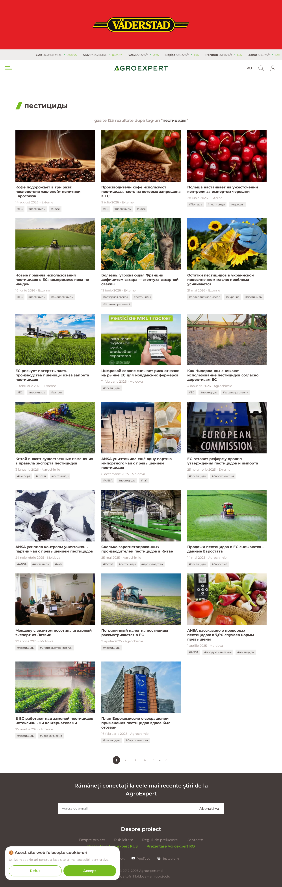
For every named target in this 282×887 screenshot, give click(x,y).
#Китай (41, 476)
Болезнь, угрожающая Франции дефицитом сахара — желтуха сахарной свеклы (139, 279)
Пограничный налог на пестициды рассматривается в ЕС (134, 632)
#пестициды (36, 208)
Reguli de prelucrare (160, 840)
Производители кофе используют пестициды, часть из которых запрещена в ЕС (141, 191)
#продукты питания (218, 652)
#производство (152, 564)
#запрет (56, 392)
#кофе (55, 208)
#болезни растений (116, 304)
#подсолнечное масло (204, 297)
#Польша (195, 204)
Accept (89, 871)
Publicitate (123, 840)
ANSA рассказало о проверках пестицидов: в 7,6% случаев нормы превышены (220, 634)
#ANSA (108, 480)
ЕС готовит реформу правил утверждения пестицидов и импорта (222, 461)
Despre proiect (92, 840)
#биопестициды (62, 297)
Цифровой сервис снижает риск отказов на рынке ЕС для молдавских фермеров (140, 373)
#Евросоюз (219, 564)
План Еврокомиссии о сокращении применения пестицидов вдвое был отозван (136, 722)
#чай (144, 480)
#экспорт (23, 476)
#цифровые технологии (56, 647)
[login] (273, 68)
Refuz (35, 871)
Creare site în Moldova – (131, 876)
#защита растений (235, 392)
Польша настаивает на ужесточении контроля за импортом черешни (222, 189)
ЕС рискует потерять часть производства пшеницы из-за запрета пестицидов (52, 375)
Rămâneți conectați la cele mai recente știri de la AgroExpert (141, 789)
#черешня (237, 204)
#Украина (232, 297)
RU (249, 68)
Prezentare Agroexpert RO (171, 846)
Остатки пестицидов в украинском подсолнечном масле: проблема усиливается (220, 279)
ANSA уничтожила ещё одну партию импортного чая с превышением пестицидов (136, 463)
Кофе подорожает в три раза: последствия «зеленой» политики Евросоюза (47, 191)
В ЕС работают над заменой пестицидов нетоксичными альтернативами (54, 720)
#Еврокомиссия (223, 476)
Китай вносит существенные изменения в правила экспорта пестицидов (54, 461)
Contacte (195, 840)
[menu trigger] (8, 68)
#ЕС (20, 208)
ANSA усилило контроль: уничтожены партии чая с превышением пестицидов (54, 549)
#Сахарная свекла (115, 297)
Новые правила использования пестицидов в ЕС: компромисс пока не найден (52, 279)
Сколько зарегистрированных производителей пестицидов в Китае (137, 549)
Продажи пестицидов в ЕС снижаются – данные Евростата (225, 549)
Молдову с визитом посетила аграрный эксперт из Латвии (53, 632)
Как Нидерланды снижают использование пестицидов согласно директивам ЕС (222, 375)
